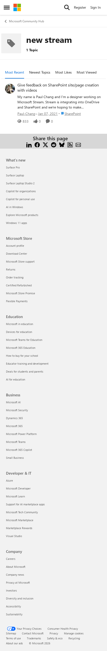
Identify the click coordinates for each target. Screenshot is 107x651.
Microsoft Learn (15, 496)
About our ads (14, 643)
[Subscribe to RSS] (70, 144)
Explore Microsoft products (22, 215)
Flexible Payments (17, 301)
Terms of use (13, 638)
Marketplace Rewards (19, 528)
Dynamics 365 (14, 418)
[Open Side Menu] (6, 7)
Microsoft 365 (14, 426)
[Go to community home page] (17, 7)
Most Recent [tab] (14, 72)
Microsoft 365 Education (20, 348)
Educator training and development (27, 363)
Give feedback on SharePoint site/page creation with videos (58, 87)
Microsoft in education (19, 324)
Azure (9, 480)
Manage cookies (74, 633)
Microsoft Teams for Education (24, 340)
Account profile (15, 245)
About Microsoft (15, 567)
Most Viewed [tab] (87, 72)
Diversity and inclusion (19, 598)
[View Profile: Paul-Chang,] (10, 89)
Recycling (74, 638)
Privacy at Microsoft (18, 582)
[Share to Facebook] (37, 144)
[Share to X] (45, 144)
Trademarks (34, 638)
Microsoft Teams (16, 442)
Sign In (95, 7)
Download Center (16, 253)
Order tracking (14, 277)
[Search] (67, 7)
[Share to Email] (78, 144)
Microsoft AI (13, 402)
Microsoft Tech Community (22, 512)
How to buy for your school (22, 355)
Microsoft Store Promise (20, 293)
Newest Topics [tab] (39, 72)
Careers (10, 559)
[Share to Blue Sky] (61, 144)
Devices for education (19, 332)
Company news (15, 574)
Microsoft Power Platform (21, 434)
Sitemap (11, 633)
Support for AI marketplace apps (25, 504)
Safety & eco (54, 638)
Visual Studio (14, 536)
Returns (10, 269)
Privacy (54, 633)
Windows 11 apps (16, 223)
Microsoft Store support (20, 261)
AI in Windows (14, 207)
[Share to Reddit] (53, 144)
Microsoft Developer (18, 488)
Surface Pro (13, 167)
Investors (11, 590)
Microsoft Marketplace (19, 520)
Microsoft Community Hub (26, 21)
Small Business (15, 458)
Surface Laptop (15, 175)
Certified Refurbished (19, 285)
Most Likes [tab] (63, 72)
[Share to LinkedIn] (29, 144)
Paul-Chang (26, 113)
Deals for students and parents (24, 371)
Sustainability (14, 614)
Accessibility (13, 606)
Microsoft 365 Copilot (19, 450)
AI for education (15, 379)
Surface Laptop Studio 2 (20, 183)
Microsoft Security (17, 410)
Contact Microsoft (33, 633)
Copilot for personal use (20, 199)
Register (80, 7)
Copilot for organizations (21, 191)
